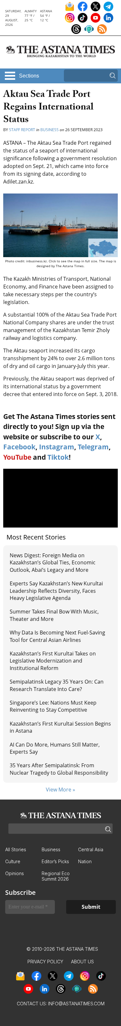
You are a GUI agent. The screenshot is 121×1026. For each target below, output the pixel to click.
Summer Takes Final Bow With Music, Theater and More (54, 615)
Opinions (14, 873)
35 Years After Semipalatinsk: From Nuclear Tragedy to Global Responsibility (59, 769)
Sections (29, 76)
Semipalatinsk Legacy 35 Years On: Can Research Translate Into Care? (57, 685)
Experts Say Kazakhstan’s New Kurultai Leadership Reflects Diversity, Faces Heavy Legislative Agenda (56, 591)
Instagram (56, 446)
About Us (82, 961)
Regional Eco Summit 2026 (56, 876)
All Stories (15, 849)
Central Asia (90, 849)
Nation (85, 861)
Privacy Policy (45, 961)
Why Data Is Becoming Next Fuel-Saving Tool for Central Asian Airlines (57, 636)
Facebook (19, 446)
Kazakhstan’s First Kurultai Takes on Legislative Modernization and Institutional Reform (53, 661)
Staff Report (22, 129)
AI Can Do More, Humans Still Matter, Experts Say (55, 748)
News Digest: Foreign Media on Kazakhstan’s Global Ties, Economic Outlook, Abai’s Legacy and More (53, 562)
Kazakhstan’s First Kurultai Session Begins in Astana (60, 727)
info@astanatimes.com (76, 1003)
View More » (60, 789)
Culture (12, 861)
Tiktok (58, 457)
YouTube (17, 457)
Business (49, 129)
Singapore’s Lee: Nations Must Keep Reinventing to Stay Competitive (53, 706)
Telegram (93, 446)
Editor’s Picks (55, 861)
